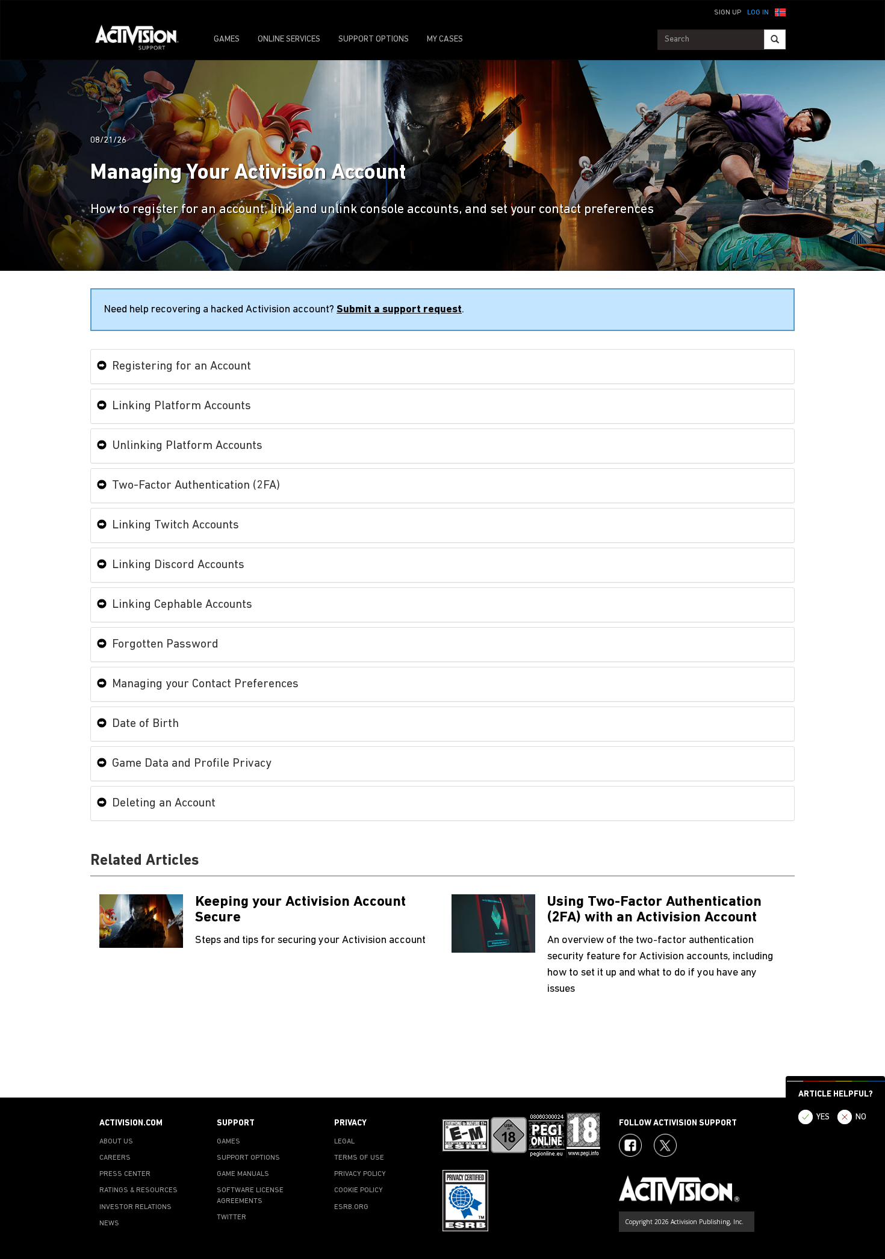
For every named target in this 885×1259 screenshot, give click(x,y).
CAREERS (115, 1158)
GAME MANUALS (243, 1174)
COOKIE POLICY (358, 1190)
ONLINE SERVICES (289, 39)
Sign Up (727, 12)
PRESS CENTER (125, 1174)
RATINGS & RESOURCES (138, 1190)
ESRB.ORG (351, 1207)
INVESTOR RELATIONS (135, 1207)
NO (861, 1117)
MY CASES (445, 39)
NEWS (109, 1223)
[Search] (775, 39)
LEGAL (344, 1141)
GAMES (227, 39)
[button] (780, 11)
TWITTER (231, 1217)
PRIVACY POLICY (360, 1174)
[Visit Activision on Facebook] (630, 1145)
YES (823, 1117)
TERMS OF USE (359, 1158)
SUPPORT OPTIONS (373, 39)
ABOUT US (116, 1141)
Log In (758, 12)
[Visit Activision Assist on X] (665, 1145)
